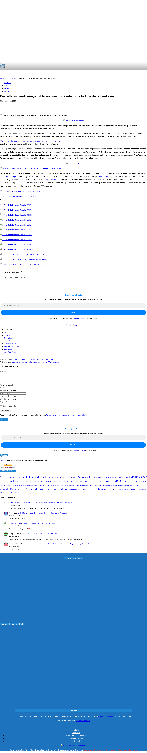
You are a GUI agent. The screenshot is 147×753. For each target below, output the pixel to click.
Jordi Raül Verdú (10, 352)
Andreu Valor (85, 477)
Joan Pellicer (64, 485)
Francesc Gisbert (10, 344)
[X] (114, 73)
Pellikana (76, 489)
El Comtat (99, 482)
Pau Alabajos (69, 489)
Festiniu (2, 485)
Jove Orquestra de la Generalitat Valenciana (98, 485)
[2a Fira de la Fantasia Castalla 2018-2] (16, 210)
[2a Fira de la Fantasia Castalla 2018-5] (16, 225)
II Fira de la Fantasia (11, 346)
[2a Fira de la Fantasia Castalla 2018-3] (16, 215)
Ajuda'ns (3, 461)
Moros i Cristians (26, 489)
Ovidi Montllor (59, 489)
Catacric (7, 335)
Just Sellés (115, 485)
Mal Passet (11, 489)
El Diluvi (106, 481)
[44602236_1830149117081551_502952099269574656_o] (23, 264)
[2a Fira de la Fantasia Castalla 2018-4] (16, 220)
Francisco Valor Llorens (31, 485)
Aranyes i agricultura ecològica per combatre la (36, 362)
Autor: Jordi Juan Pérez (14, 272)
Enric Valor (140, 481)
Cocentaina (121, 477)
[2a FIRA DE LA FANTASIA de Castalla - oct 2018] (20, 191)
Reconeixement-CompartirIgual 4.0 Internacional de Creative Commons (110, 750)
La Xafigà (136, 485)
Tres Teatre (8, 355)
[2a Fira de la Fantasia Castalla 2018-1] (16, 205)
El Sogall (7, 341)
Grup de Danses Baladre (46, 485)
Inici (1, 78)
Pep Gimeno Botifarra (105, 489)
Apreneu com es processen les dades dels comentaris (66, 415)
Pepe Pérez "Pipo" (85, 489)
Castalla (96, 477)
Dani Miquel (50, 179)
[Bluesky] (126, 73)
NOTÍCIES (6, 78)
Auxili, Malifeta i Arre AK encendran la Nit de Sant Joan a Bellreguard (48, 502)
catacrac (7, 332)
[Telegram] (32, 108)
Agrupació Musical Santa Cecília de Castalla (25, 477)
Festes (6, 88)
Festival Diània (10, 485)
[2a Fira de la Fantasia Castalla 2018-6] (16, 230)
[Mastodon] (130, 73)
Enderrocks (131, 482)
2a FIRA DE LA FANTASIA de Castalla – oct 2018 (19, 196)
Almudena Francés (70, 477)
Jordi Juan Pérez (15, 502)
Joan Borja (8, 349)
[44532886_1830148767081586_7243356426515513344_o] (24, 259)
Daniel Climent (76, 482)
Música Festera (43, 489)
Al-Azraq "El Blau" (56, 477)
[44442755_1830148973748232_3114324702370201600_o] (24, 254)
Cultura (13, 78)
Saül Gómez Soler (141, 489)
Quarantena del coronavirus (127, 489)
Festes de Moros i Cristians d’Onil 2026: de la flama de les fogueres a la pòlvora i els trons (60, 544)
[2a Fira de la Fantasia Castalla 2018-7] (16, 234)
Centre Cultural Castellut (108, 477)
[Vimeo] (118, 73)
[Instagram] (111, 73)
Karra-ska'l (123, 485)
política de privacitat (79, 318)
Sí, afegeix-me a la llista (11, 406)
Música (6, 91)
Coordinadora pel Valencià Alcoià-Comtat (46, 481)
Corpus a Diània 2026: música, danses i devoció (40, 523)
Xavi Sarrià (15, 493)
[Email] (25, 108)
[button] (143, 66)
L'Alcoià (129, 485)
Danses (93, 482)
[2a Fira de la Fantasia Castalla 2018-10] (17, 249)
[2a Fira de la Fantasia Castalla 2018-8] (16, 239)
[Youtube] (122, 73)
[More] (39, 108)
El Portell (113, 482)
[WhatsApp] (17, 108)
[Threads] (134, 73)
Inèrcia (57, 485)
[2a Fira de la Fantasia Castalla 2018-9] (16, 244)
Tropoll (10, 493)
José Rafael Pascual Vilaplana (77, 485)
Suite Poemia (3, 493)
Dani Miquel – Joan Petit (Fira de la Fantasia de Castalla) (32, 359)
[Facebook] (107, 73)
